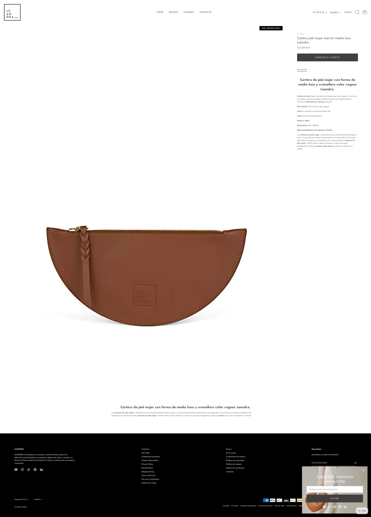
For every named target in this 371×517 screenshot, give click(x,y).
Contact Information (149, 460)
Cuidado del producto (150, 456)
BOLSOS (173, 12)
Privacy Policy (147, 464)
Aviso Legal (231, 453)
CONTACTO (205, 12)
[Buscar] (357, 12)
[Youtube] (324, 506)
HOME (160, 12)
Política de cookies (233, 464)
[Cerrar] (364, 470)
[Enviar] (355, 462)
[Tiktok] (334, 506)
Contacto (145, 449)
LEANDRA (188, 12)
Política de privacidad (235, 460)
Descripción (302, 69)
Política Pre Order (149, 483)
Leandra (300, 34)
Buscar (229, 449)
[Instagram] (329, 506)
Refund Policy (147, 468)
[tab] (303, 69)
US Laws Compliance (150, 479)
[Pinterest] (340, 506)
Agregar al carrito (327, 57)
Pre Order (145, 453)
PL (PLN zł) (318, 12)
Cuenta (348, 12)
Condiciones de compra (235, 456)
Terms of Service (148, 475)
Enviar (335, 498)
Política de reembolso (235, 468)
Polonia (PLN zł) (20, 499)
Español (334, 12)
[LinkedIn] (345, 506)
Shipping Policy (147, 471)
